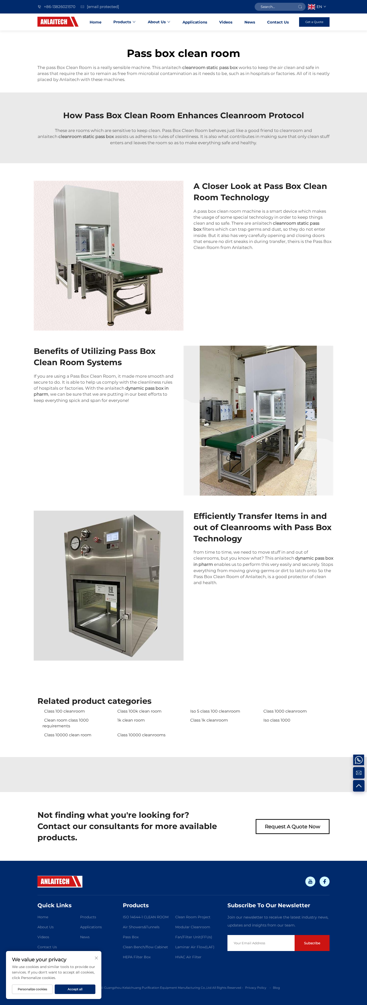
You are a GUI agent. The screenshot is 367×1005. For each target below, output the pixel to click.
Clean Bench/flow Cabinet (145, 947)
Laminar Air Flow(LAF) (194, 947)
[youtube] (310, 882)
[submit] (300, 7)
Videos (225, 22)
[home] (58, 21)
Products (122, 21)
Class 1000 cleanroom (285, 711)
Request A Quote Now (292, 827)
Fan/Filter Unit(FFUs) (193, 937)
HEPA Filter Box (137, 957)
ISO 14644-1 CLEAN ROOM (146, 917)
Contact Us (278, 22)
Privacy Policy (256, 988)
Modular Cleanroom (192, 927)
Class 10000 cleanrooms (141, 735)
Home (95, 22)
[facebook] (325, 882)
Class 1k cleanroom (209, 720)
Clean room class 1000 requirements (65, 723)
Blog (276, 988)
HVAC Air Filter (188, 957)
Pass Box (131, 937)
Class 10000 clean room (67, 735)
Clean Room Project (192, 917)
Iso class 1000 (276, 720)
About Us (157, 21)
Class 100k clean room (139, 711)
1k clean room (131, 720)
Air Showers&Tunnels (141, 927)
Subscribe (312, 943)
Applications (195, 22)
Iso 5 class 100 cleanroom (215, 711)
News (249, 22)
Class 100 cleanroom (64, 711)
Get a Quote (314, 22)
